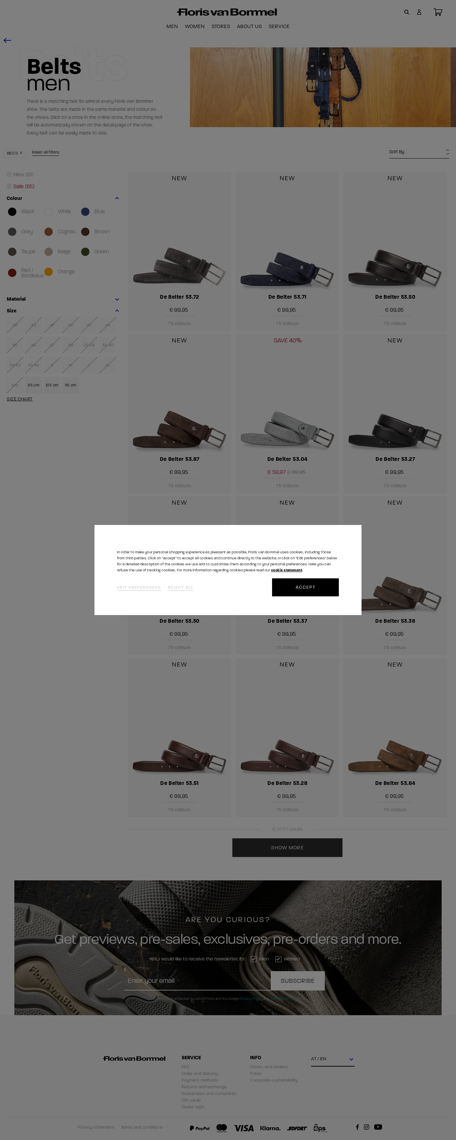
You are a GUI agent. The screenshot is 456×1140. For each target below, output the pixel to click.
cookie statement (286, 570)
